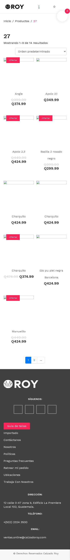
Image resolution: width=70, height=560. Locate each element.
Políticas (9, 454)
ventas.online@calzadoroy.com (25, 537)
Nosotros (10, 447)
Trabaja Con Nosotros (18, 482)
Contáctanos (12, 440)
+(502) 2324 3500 (15, 522)
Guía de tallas (16, 426)
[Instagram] (29, 409)
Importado (11, 433)
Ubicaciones (12, 475)
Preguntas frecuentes (19, 461)
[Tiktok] (52, 409)
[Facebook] (18, 409)
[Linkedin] (40, 409)
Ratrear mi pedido (16, 468)
